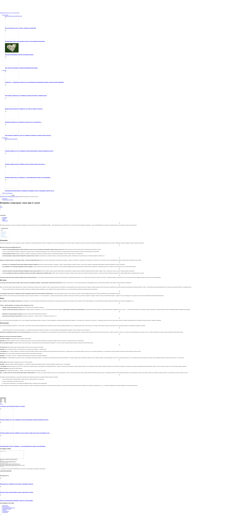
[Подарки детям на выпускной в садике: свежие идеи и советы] (3, 489)
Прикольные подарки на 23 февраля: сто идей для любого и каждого (24, 108)
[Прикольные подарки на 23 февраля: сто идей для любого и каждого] (12, 106)
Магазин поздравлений (7, 193)
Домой (1, 196)
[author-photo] (3, 402)
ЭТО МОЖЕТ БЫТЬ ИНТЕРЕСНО (8, 406)
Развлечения (5, 220)
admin (1, 207)
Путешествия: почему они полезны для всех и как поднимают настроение (25, 41)
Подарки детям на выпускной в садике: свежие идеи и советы (16, 492)
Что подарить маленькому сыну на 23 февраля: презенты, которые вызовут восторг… (28, 135)
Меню (3, 219)
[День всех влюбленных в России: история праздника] (12, 52)
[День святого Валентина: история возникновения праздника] (12, 65)
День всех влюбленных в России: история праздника (19, 54)
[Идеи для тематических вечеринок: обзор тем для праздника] (3, 498)
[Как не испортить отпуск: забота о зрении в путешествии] (12, 25)
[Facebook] (2, 211)
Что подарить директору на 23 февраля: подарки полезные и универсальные (26, 95)
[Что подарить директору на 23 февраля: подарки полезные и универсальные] (12, 93)
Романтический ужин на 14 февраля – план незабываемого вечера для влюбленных (28, 177)
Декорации (4, 217)
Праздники (4, 137)
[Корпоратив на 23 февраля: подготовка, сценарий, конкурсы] (3, 481)
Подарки (4, 70)
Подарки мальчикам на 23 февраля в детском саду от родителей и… (23, 122)
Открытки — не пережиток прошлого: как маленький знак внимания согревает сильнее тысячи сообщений (34, 82)
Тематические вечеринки (12, 138)
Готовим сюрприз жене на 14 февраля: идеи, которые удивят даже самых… (25, 164)
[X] (6, 211)
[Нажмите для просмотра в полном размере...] (119, 374)
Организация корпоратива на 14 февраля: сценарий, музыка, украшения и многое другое (29, 190)
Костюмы (4, 218)
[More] (20, 211)
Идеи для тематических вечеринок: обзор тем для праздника (16, 500)
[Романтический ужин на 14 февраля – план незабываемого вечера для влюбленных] (12, 175)
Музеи (8, 16)
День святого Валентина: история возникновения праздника (21, 67)
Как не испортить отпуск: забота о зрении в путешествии (20, 28)
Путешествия (19, 16)
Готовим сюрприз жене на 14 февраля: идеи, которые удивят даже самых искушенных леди (25, 433)
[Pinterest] (11, 211)
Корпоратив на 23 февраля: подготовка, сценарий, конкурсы (16, 484)
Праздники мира (12, 16)
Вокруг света (5, 14)
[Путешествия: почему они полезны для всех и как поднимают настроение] (12, 38)
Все (6, 16)
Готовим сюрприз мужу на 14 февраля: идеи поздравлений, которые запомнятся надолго (29, 151)
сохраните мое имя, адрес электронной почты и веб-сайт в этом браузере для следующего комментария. (23, 468)
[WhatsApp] (15, 211)
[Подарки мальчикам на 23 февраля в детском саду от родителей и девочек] (12, 119)
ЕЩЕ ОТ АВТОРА (20, 406)
